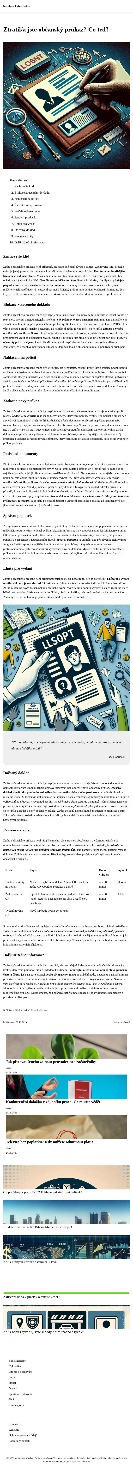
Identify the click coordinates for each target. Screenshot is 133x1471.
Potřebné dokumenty (28, 211)
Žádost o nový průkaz (28, 205)
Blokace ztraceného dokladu (32, 192)
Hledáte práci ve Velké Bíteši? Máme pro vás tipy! (37, 1227)
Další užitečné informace (30, 242)
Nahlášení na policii (27, 198)
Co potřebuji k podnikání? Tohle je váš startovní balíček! (42, 1192)
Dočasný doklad (25, 230)
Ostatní (126, 1022)
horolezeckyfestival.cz (16, 6)
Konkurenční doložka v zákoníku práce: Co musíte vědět (53, 1102)
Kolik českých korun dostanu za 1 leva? (30, 1262)
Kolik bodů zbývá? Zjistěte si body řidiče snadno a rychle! (43, 1332)
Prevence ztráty (24, 236)
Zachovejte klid (24, 186)
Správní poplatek (25, 217)
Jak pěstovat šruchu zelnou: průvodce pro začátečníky (51, 1062)
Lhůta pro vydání (25, 223)
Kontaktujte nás (39, 1010)
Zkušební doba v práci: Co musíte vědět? (31, 1297)
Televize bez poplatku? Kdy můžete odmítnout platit (49, 1142)
